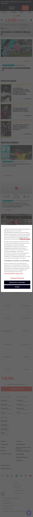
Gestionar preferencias (17, 278)
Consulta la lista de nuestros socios (13, 273)
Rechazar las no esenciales (17, 282)
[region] (16, 258)
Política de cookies (25, 239)
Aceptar (17, 286)
